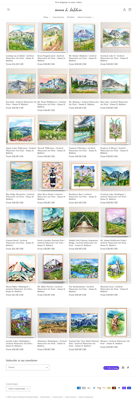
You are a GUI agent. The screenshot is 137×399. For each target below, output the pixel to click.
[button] (8, 9)
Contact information (86, 397)
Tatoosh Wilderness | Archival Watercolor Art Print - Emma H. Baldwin (51, 150)
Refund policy (45, 397)
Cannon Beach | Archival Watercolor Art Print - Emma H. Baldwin (20, 243)
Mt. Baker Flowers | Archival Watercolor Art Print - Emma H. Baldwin (51, 289)
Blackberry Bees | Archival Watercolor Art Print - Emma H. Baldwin (83, 196)
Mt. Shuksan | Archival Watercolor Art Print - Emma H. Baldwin (84, 103)
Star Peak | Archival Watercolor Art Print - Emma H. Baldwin (21, 103)
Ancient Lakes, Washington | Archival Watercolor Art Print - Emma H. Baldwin (19, 343)
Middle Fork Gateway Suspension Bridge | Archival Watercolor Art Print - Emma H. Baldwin (83, 243)
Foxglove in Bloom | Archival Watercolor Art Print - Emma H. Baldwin (114, 150)
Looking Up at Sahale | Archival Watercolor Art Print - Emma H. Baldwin (20, 58)
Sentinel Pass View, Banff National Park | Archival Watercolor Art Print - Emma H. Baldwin (84, 343)
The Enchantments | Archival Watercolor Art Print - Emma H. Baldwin (83, 289)
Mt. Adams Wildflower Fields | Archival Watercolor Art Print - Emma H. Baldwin (114, 243)
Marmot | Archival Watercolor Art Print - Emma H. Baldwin (115, 342)
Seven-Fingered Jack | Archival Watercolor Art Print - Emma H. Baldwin (51, 58)
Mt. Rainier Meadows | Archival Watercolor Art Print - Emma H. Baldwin (83, 58)
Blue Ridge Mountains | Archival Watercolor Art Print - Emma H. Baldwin (20, 196)
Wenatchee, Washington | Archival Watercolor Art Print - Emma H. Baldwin (52, 343)
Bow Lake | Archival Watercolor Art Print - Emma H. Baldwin (114, 103)
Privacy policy (58, 397)
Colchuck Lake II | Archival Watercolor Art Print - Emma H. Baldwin (114, 58)
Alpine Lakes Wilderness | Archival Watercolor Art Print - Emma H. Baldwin (21, 150)
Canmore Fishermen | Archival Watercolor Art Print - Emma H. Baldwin (83, 150)
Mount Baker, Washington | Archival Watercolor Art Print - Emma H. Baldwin (19, 289)
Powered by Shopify (31, 397)
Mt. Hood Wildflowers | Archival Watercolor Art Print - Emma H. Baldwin (52, 104)
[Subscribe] (46, 367)
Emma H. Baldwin (18, 397)
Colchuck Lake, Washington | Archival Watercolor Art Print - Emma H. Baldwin (114, 196)
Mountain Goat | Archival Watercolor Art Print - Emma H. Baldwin (114, 289)
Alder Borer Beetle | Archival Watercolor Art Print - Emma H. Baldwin (51, 196)
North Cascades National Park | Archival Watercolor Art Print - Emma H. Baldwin (51, 243)
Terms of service (70, 397)
